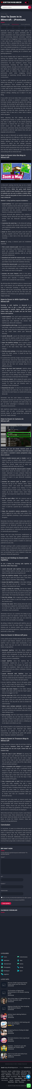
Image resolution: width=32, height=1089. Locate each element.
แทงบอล (8, 1076)
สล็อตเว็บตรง (24, 1073)
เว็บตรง (13, 1073)
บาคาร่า (11, 1078)
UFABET (18, 1073)
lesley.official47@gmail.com (11, 1067)
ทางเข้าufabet (4, 1078)
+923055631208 (27, 1067)
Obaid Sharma (15, 24)
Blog (6, 14)
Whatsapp (28, 27)
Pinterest (16, 27)
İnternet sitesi (4, 890)
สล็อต (19, 1076)
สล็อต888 (23, 1076)
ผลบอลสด (17, 1080)
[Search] (29, 7)
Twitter (10, 27)
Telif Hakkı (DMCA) (25, 1071)
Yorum (3, 857)
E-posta (3, 883)
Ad (2, 876)
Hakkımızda (4, 1071)
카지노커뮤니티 (16, 1075)
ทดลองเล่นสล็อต (18, 1078)
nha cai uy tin (4, 1080)
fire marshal (14, 1076)
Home (2, 14)
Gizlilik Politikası (16, 1071)
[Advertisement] (16, 934)
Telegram (22, 27)
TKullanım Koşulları (6, 1073)
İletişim (9, 1071)
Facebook (4, 27)
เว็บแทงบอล (23, 1075)
